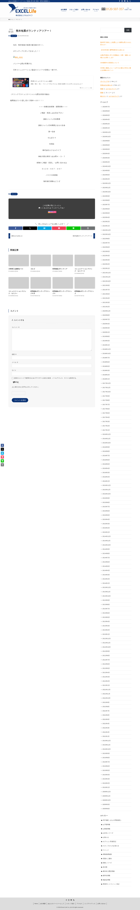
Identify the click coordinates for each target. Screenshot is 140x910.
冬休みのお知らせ (106, 85)
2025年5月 (106, 149)
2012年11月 (106, 643)
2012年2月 (106, 681)
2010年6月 (106, 766)
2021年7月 (106, 289)
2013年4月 (106, 621)
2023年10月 (106, 192)
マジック (13, 35)
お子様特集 (106, 824)
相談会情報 (106, 880)
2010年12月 (106, 740)
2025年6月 (106, 145)
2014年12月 (106, 536)
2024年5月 (106, 175)
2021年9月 (106, 285)
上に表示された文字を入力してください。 (26, 387)
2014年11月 (106, 540)
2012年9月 (106, 651)
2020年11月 (106, 311)
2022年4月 (106, 255)
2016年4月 (106, 468)
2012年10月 (106, 647)
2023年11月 (106, 187)
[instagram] (122, 1)
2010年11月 (106, 745)
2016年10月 (106, 443)
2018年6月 (106, 362)
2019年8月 (106, 336)
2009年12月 (106, 791)
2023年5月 (106, 213)
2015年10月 (106, 494)
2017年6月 (106, 409)
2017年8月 (106, 400)
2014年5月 (106, 566)
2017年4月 (106, 417)
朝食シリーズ (107, 863)
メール (15, 362)
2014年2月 (106, 579)
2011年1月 (106, 736)
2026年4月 (106, 119)
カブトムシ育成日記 (109, 841)
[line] (124, 1)
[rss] (127, 1)
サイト (14, 370)
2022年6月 (106, 247)
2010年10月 (106, 749)
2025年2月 (106, 162)
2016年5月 (106, 464)
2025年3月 (106, 158)
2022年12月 (106, 230)
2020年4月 (106, 324)
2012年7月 (106, 660)
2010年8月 (106, 757)
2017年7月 (106, 404)
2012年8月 (106, 655)
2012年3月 (106, 677)
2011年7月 (106, 711)
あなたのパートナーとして (56, 903)
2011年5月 (106, 719)
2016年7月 (106, 455)
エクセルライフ (111, 89)
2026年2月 (106, 124)
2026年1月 (106, 128)
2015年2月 (106, 528)
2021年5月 (106, 294)
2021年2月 (106, 306)
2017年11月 (106, 387)
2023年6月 (106, 209)
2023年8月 (106, 200)
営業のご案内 (107, 858)
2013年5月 (106, 617)
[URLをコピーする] (88, 228)
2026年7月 (106, 106)
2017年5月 (106, 413)
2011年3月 (106, 728)
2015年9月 (106, 498)
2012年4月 (106, 672)
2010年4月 (106, 774)
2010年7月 (106, 762)
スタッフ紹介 (70, 903)
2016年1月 (106, 481)
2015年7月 (106, 506)
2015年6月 (106, 511)
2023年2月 (106, 221)
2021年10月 (106, 281)
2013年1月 (106, 634)
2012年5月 (106, 668)
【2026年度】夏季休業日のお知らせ (112, 50)
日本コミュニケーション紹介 (41, 81)
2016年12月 (106, 434)
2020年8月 (106, 315)
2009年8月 (106, 808)
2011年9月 (106, 702)
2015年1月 (106, 532)
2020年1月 (106, 332)
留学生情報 (106, 875)
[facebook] (119, 1)
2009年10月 (106, 800)
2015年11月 (106, 489)
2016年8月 (106, 451)
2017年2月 (106, 426)
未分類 (105, 867)
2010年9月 (106, 753)
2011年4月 (106, 723)
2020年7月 (106, 319)
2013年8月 (106, 604)
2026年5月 (106, 115)
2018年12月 (106, 349)
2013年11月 (106, 592)
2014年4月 (106, 570)
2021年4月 (106, 298)
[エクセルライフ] (22, 10)
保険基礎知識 (107, 854)
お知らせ (106, 837)
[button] (16, 228)
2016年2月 (106, 477)
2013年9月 (106, 600)
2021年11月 (106, 277)
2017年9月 (106, 396)
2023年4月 (106, 217)
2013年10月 (106, 596)
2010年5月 (106, 770)
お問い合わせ (101, 903)
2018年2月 (106, 375)
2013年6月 (106, 613)
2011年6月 (106, 715)
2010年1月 (106, 787)
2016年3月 (106, 472)
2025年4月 (106, 153)
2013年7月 (106, 608)
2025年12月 (106, 132)
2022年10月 (106, 234)
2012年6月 (106, 664)
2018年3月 (106, 370)
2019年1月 (106, 345)
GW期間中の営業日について (109, 63)
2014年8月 (106, 553)
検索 (127, 30)
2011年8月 (106, 706)
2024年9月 (106, 170)
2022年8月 (106, 238)
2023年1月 (106, 226)
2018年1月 (106, 379)
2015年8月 (106, 502)
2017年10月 (106, 392)
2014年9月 (106, 549)
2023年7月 (106, 204)
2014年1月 (106, 583)
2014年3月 (106, 575)
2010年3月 (106, 779)
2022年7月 (106, 243)
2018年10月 (106, 353)
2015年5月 (106, 515)
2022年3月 (106, 260)
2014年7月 (106, 557)
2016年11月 (106, 438)
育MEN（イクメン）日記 (111, 884)
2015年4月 (106, 519)
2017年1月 (106, 430)
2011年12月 (106, 689)
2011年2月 (106, 732)
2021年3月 (106, 302)
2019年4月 (106, 341)
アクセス (79, 903)
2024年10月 (106, 166)
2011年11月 (106, 694)
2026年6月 (106, 111)
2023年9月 (106, 196)
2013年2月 (106, 630)
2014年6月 (106, 562)
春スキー (103, 96)
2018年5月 (106, 366)
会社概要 (43, 903)
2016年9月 (106, 447)
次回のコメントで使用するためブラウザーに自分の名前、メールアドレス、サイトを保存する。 (45, 378)
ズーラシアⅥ (104, 81)
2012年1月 (106, 685)
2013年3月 (106, 626)
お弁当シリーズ (108, 833)
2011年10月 (106, 698)
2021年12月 (106, 273)
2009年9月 (106, 804)
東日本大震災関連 (109, 871)
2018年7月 (106, 357)
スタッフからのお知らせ (111, 846)
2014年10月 (106, 545)
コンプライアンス (89, 903)
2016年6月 (106, 460)
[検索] (130, 1)
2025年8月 (106, 141)
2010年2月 (106, 783)
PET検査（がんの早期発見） (112, 820)
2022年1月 (106, 268)
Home (36, 903)
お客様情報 (106, 829)
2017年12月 (106, 383)
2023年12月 (106, 183)
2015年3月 (106, 524)
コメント (16, 327)
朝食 (101, 89)
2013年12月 (106, 587)
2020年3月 (106, 328)
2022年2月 (106, 264)
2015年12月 (106, 485)
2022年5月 (106, 251)
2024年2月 (106, 179)
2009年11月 (106, 796)
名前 (14, 354)
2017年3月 (106, 421)
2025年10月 (106, 136)
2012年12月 (106, 638)
